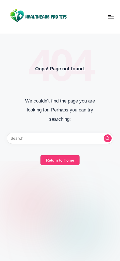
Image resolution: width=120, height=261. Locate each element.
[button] (108, 138)
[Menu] (110, 16)
